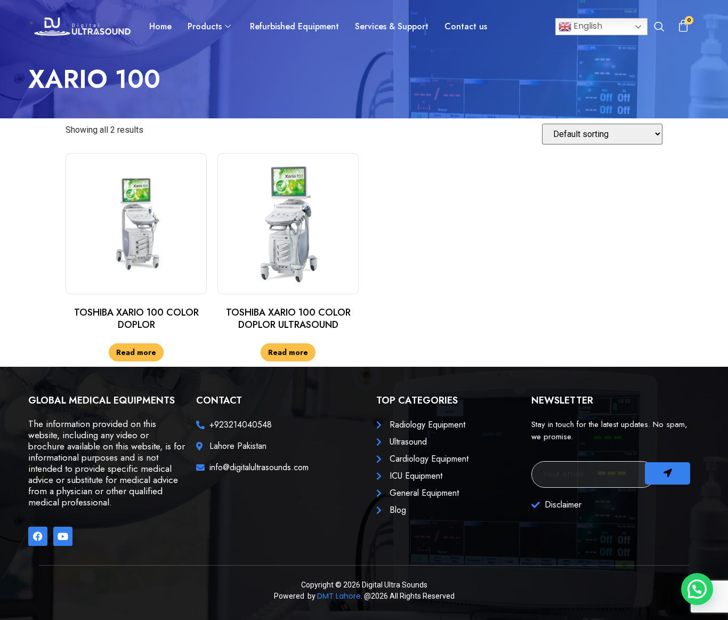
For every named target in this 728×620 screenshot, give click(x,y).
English (586, 26)
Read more (136, 352)
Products (205, 26)
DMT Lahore (339, 596)
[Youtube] (62, 536)
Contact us (465, 26)
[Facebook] (37, 536)
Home (160, 26)
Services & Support (391, 26)
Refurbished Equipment (294, 26)
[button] (659, 28)
